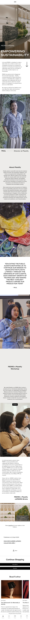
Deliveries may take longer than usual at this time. (15, 613)
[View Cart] (27, 616)
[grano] (3, 616)
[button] (3, 230)
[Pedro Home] (15, 1)
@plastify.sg (10, 525)
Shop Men (15, 568)
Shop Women (15, 564)
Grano (3, 617)
